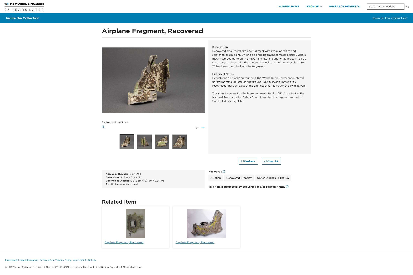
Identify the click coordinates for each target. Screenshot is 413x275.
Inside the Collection (22, 18)
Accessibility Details (84, 260)
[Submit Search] (407, 7)
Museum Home (288, 6)
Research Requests (344, 6)
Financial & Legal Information (21, 260)
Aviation (216, 177)
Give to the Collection (390, 18)
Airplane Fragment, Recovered (124, 242)
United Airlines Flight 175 (273, 177)
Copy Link (272, 161)
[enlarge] (104, 127)
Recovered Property (239, 177)
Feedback (249, 161)
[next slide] (202, 128)
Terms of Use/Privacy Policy (55, 260)
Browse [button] (313, 6)
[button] (287, 186)
